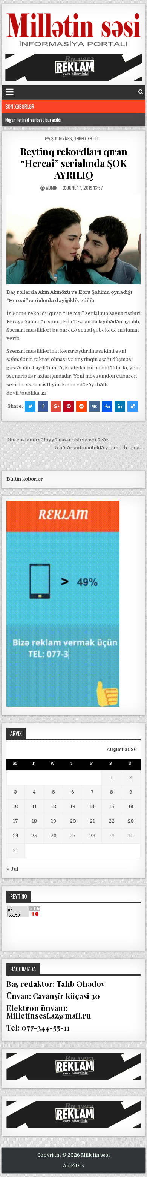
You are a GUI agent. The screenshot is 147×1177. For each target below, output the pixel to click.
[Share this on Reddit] (81, 406)
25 (34, 836)
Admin (52, 187)
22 (112, 821)
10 (15, 806)
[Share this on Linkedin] (120, 406)
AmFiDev (73, 1165)
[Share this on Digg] (107, 406)
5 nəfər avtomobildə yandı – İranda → (100, 447)
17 (15, 821)
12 (53, 806)
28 (92, 836)
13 (72, 806)
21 (92, 821)
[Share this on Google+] (56, 406)
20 (73, 821)
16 (130, 806)
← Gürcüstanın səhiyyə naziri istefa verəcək (55, 440)
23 (131, 821)
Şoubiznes (61, 138)
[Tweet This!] (30, 406)
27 (73, 836)
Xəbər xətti (86, 138)
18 (34, 821)
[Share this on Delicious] (132, 406)
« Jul (12, 869)
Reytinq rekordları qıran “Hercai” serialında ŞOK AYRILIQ (73, 163)
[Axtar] (140, 92)
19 (53, 821)
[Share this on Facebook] (43, 406)
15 (111, 806)
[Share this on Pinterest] (68, 406)
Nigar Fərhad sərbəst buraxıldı (33, 119)
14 (92, 806)
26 (54, 836)
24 (15, 836)
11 (34, 806)
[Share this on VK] (94, 406)
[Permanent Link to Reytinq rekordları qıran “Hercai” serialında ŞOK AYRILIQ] (73, 239)
